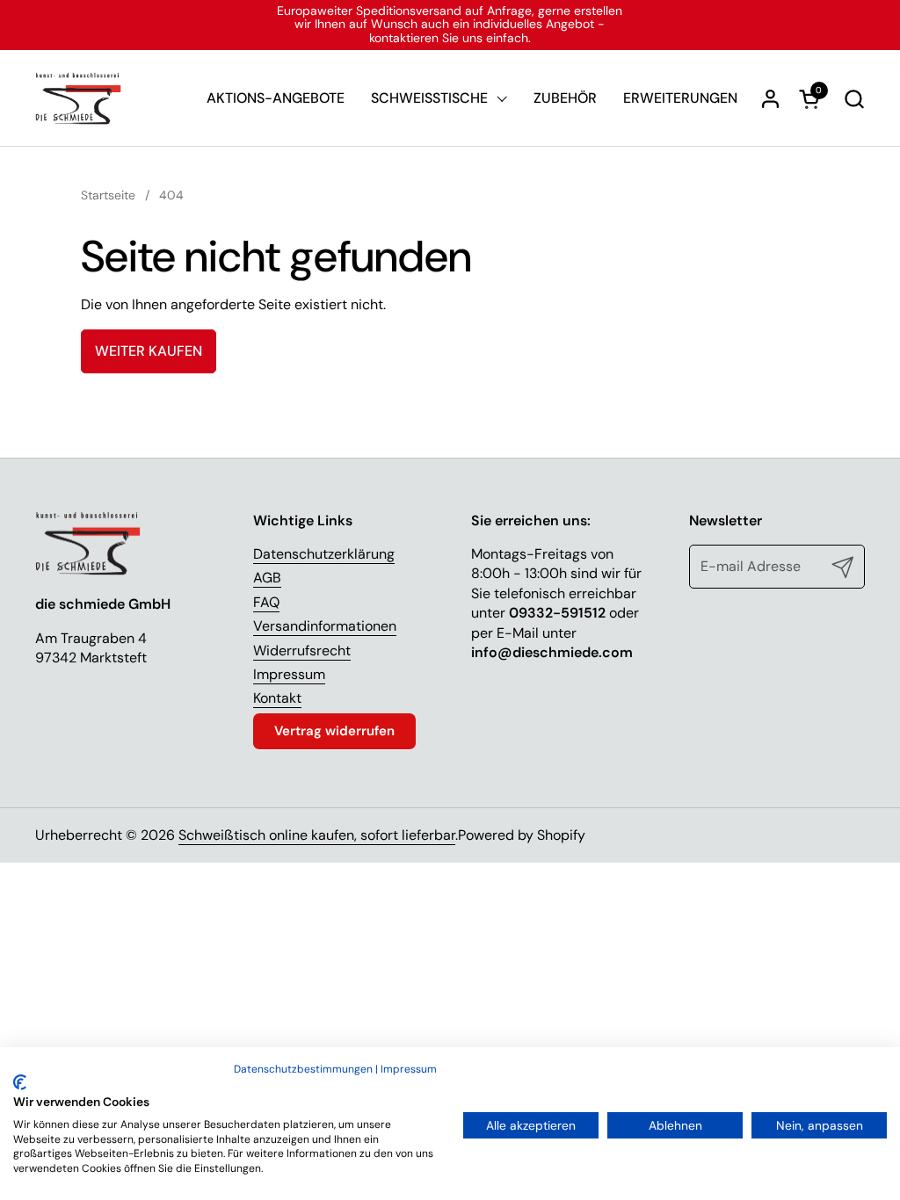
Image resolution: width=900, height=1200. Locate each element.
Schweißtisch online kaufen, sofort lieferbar (316, 835)
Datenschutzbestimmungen (303, 1069)
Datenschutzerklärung (324, 554)
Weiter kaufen (148, 351)
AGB (267, 577)
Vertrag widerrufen (334, 731)
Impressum (289, 674)
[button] (854, 99)
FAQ (266, 602)
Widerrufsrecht (302, 650)
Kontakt (277, 698)
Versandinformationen (324, 626)
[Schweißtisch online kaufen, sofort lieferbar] (78, 98)
